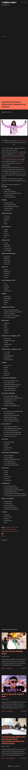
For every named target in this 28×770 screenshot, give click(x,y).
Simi (16, 157)
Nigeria (14, 529)
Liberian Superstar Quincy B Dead (13, 695)
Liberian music (5, 529)
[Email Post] (2, 534)
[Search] (22, 2)
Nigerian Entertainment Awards (10, 531)
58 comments (9, 711)
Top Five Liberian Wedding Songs (12, 652)
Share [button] (3, 536)
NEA (11, 529)
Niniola (13, 157)
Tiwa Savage (20, 157)
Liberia (16, 527)
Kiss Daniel (16, 154)
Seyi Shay (4, 159)
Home (3, 36)
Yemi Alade (8, 157)
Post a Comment (10, 758)
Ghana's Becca (21, 173)
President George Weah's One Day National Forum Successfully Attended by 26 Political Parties (13, 740)
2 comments (9, 668)
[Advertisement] (14, 21)
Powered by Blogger (15, 766)
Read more (23, 668)
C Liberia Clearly (9, 2)
